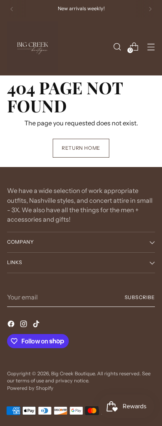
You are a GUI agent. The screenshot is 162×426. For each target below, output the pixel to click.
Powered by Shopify (30, 388)
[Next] (150, 9)
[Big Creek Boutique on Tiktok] (37, 325)
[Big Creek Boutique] (32, 46)
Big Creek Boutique (73, 373)
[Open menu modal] (151, 47)
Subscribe (140, 297)
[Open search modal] (117, 47)
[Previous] (11, 9)
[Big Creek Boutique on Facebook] (12, 325)
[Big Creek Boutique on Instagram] (24, 325)
